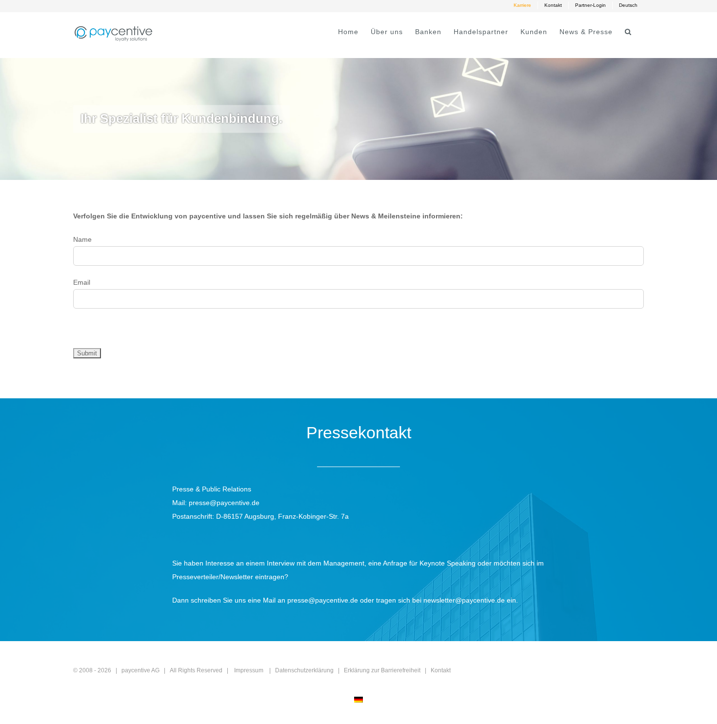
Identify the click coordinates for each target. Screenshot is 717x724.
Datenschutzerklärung (304, 670)
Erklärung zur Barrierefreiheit (382, 670)
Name (82, 239)
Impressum (248, 670)
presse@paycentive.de (224, 503)
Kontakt (441, 670)
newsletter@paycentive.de (464, 600)
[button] (628, 31)
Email (81, 282)
